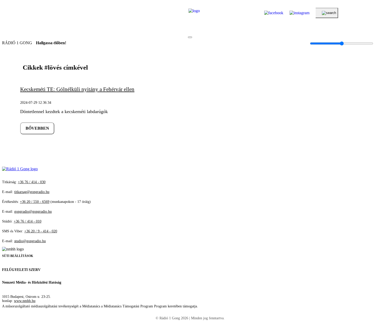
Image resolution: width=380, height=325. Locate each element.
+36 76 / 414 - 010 (27, 221)
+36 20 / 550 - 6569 (34, 202)
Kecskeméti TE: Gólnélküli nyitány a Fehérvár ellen (77, 89)
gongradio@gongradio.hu (33, 211)
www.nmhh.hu (24, 301)
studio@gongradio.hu (30, 241)
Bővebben (37, 128)
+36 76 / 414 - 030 (31, 182)
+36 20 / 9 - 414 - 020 (40, 231)
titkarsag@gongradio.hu (31, 192)
